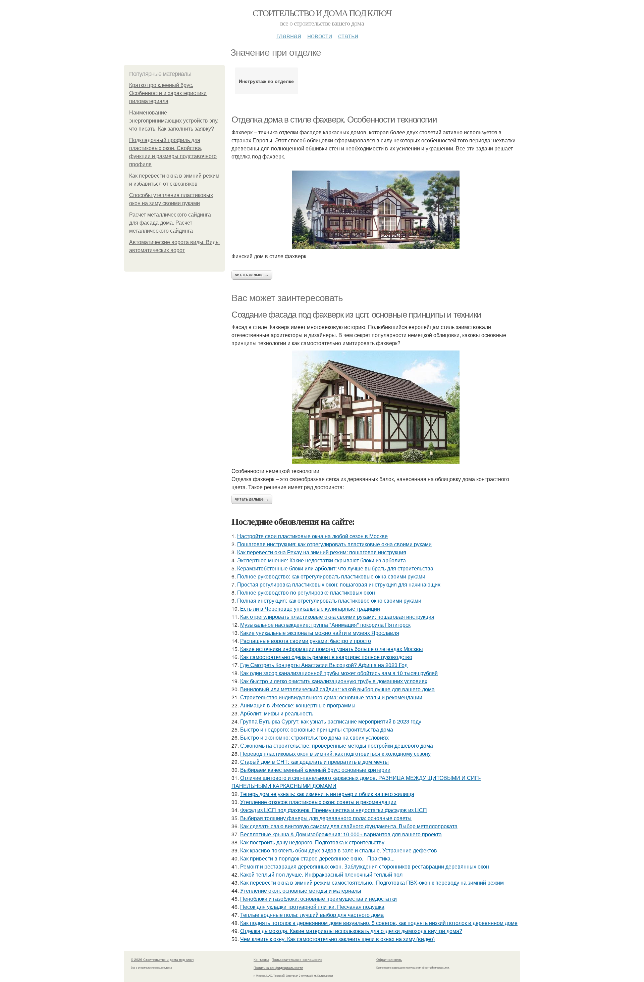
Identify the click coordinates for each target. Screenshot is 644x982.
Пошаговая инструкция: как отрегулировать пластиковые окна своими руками (334, 544)
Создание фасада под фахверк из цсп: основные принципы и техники (356, 315)
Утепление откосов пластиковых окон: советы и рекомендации (318, 802)
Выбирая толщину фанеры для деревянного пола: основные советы (326, 818)
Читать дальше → (252, 275)
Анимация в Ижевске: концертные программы (298, 705)
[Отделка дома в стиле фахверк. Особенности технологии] (375, 210)
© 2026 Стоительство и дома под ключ (162, 959)
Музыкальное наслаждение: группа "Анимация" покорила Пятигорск (325, 624)
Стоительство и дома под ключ (322, 12)
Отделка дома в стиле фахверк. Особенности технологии (334, 119)
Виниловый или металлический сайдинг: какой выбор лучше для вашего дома (337, 689)
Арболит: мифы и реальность (276, 713)
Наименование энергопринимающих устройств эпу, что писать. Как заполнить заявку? (173, 121)
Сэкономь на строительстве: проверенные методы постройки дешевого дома (336, 745)
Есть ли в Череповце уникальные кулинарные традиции (310, 608)
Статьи (348, 35)
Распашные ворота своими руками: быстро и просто (305, 641)
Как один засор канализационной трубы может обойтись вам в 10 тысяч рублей (339, 673)
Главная (288, 35)
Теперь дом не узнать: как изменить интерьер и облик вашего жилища (327, 794)
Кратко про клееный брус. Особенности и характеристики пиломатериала (168, 93)
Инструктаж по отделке (266, 81)
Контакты (261, 959)
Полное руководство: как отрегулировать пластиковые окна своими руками (331, 576)
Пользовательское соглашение (297, 959)
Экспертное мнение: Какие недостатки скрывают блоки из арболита (321, 560)
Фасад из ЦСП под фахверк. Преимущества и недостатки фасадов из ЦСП (333, 810)
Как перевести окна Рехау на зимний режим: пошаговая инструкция (321, 552)
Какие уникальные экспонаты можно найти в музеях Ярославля (319, 633)
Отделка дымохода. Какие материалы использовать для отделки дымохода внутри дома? (351, 931)
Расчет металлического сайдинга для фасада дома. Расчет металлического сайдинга (170, 223)
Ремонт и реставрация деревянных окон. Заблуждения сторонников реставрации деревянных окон (364, 866)
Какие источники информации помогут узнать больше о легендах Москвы (331, 649)
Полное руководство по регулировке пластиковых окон (306, 592)
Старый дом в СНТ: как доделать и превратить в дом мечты (314, 761)
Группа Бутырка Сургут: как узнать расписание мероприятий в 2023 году (330, 721)
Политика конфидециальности (278, 967)
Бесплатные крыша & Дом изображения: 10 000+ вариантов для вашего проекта (341, 834)
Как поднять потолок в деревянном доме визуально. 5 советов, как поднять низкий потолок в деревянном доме (379, 923)
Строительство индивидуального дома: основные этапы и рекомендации (331, 697)
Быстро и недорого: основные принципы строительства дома (316, 729)
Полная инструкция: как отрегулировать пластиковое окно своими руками (329, 600)
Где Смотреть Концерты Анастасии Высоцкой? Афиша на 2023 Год (324, 665)
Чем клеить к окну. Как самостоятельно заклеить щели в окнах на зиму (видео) (337, 939)
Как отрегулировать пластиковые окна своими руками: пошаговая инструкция (337, 616)
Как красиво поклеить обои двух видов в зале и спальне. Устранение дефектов (338, 850)
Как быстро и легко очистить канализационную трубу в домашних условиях (333, 681)
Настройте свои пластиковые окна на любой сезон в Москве (312, 536)
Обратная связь (389, 959)
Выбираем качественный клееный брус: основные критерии (315, 770)
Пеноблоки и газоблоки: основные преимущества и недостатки (318, 898)
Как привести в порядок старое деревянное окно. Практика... (317, 858)
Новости (319, 35)
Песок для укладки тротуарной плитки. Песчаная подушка (312, 906)
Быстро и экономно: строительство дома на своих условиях (314, 737)
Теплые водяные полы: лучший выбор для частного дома (312, 915)
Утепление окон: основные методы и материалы (300, 890)
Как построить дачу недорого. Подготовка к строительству (312, 842)
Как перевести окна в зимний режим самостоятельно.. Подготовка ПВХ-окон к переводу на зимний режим (372, 882)
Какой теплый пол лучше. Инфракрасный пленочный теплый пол (321, 874)
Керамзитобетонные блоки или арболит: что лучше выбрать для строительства (335, 568)
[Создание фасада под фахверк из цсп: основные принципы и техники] (375, 407)
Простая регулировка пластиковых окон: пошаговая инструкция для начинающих (338, 584)
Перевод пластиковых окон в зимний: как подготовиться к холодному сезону (335, 753)
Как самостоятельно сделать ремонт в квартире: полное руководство (326, 657)
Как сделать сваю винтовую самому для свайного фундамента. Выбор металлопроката (349, 826)
